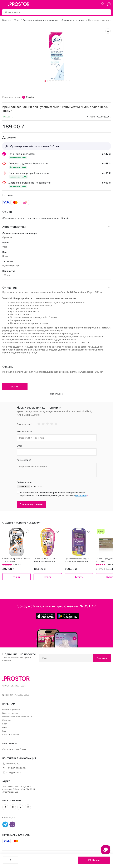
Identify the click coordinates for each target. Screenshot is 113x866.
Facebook (5, 807)
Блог (4, 724)
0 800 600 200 (13, 763)
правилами (81, 495)
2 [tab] (48, 81)
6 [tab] (60, 81)
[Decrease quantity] (5, 860)
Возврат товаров (10, 713)
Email (19, 445)
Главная (6, 20)
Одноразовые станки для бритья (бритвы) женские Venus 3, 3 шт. (77, 560)
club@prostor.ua (14, 772)
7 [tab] (63, 81)
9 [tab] (69, 81)
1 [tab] (45, 81)
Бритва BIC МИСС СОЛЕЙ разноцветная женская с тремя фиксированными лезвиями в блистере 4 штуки (47, 560)
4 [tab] (54, 81)
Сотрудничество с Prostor (14, 749)
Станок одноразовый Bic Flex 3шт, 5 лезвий (16, 560)
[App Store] (45, 616)
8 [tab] (66, 81)
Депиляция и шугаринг (72, 20)
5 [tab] (57, 81)
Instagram (13, 807)
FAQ (4, 731)
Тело (16, 20)
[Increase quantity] (16, 860)
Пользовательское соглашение (17, 716)
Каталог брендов (10, 734)
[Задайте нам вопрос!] (105, 851)
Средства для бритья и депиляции (40, 20)
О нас (5, 727)
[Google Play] (68, 616)
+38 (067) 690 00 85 (15, 768)
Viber (28, 807)
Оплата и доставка (11, 709)
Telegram (20, 807)
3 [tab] (51, 81)
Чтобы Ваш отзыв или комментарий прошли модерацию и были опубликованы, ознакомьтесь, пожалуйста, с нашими (54, 494)
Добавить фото (24, 482)
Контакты (7, 720)
